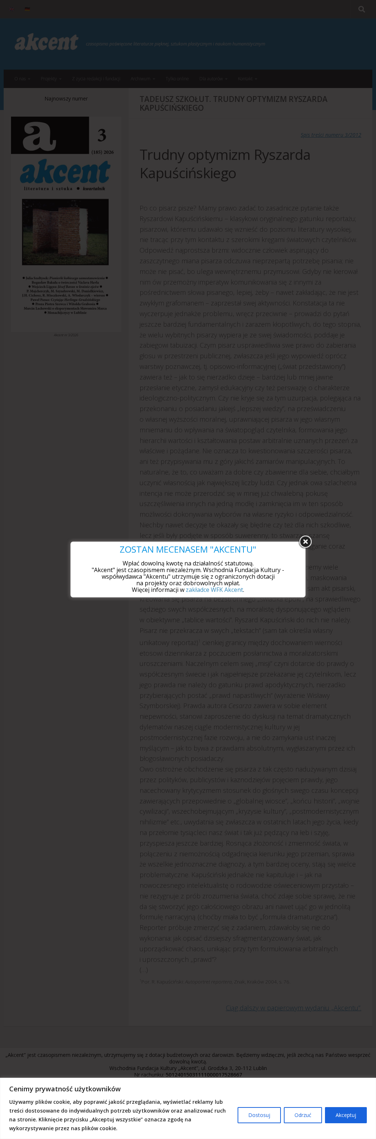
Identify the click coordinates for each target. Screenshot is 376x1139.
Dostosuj (259, 1114)
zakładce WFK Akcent (214, 590)
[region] (188, 1108)
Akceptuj (346, 1114)
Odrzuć (302, 1114)
